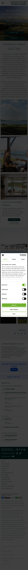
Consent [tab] (5, 259)
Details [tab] (14, 259)
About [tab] (23, 259)
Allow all (14, 305)
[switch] (24, 289)
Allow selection (14, 309)
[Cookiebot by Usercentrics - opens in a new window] (20, 255)
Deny (14, 313)
